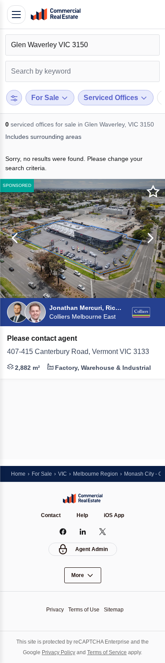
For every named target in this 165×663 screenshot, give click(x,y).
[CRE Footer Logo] (83, 498)
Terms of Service (107, 652)
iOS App (114, 515)
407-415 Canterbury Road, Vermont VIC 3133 (78, 351)
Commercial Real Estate (55, 14)
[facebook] (63, 532)
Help (82, 515)
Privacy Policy (58, 652)
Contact (51, 515)
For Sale (42, 474)
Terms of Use (83, 610)
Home (18, 474)
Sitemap (114, 610)
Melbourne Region (95, 474)
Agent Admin (91, 549)
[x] (102, 532)
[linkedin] (82, 532)
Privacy (55, 610)
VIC (62, 474)
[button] (13, 238)
